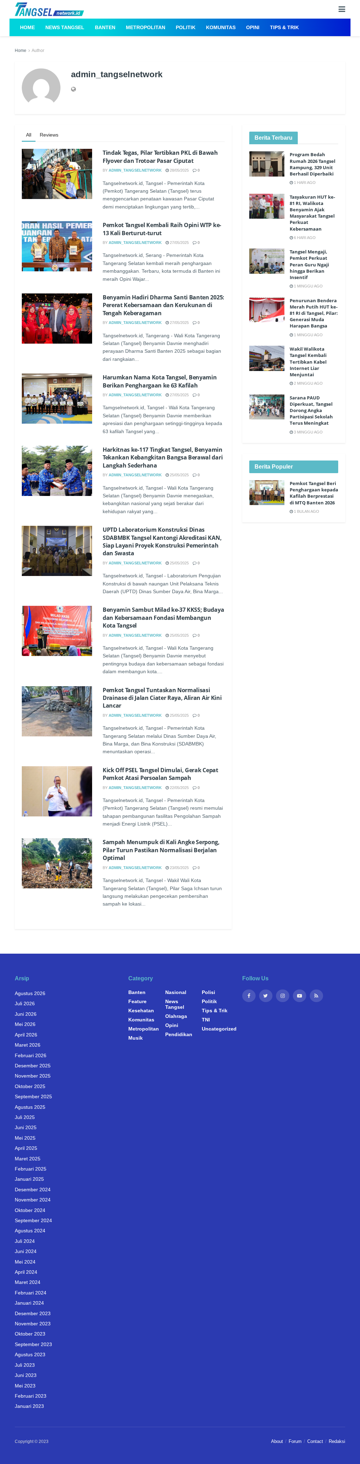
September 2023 (33, 1344)
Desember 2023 (33, 1313)
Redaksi (337, 1441)
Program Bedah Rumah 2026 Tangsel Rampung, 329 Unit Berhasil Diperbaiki (312, 164)
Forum (295, 1441)
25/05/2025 (179, 475)
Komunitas (221, 27)
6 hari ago (304, 238)
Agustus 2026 (30, 993)
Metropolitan (145, 27)
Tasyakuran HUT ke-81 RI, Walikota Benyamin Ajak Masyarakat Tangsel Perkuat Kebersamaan (312, 213)
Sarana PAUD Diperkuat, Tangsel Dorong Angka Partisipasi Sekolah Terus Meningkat (311, 410)
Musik (135, 1038)
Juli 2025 (25, 1117)
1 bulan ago (306, 511)
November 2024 (33, 1200)
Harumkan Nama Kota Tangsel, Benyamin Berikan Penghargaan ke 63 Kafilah (160, 381)
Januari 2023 (29, 1406)
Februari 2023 (30, 1396)
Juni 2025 (26, 1127)
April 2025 (26, 1148)
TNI (206, 1019)
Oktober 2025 (30, 1086)
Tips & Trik (284, 27)
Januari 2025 (29, 1179)
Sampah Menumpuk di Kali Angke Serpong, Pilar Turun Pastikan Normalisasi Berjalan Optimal (161, 850)
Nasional (175, 992)
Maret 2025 (27, 1158)
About (277, 1441)
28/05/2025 (179, 170)
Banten (105, 27)
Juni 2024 (26, 1251)
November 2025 (33, 1076)
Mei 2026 (25, 1024)
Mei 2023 (25, 1386)
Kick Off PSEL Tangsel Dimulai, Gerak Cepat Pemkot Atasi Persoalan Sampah (160, 774)
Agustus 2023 (30, 1354)
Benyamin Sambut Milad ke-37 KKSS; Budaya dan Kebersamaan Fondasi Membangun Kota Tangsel (163, 617)
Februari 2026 (30, 1055)
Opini (252, 27)
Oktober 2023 (30, 1334)
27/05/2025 (179, 242)
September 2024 (33, 1220)
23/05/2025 (179, 868)
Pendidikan (178, 1034)
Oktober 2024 (30, 1210)
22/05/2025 (179, 788)
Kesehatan (141, 1010)
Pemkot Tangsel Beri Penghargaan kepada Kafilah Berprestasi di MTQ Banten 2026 (314, 493)
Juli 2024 (25, 1241)
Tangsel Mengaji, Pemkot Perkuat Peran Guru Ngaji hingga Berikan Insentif (309, 264)
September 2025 (33, 1096)
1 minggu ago (308, 286)
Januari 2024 (29, 1303)
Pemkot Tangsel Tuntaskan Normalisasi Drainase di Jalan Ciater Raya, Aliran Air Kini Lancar (162, 698)
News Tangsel (64, 27)
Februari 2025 (30, 1169)
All (28, 135)
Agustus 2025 (30, 1107)
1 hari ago (304, 182)
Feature (137, 1001)
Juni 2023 (26, 1375)
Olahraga (176, 1016)
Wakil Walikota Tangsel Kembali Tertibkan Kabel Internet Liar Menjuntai (308, 362)
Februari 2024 (30, 1293)
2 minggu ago (308, 383)
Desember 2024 (33, 1189)
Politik (185, 27)
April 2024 (26, 1272)
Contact (315, 1441)
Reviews (49, 135)
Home (27, 27)
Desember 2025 (33, 1065)
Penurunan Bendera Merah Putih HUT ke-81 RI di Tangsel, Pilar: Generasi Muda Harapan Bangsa (314, 313)
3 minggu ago (308, 432)
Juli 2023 (25, 1365)
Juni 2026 (26, 1014)
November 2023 (33, 1323)
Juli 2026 (25, 1003)
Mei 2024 (25, 1262)
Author (38, 50)
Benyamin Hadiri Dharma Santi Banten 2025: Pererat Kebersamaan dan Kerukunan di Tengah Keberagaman (163, 305)
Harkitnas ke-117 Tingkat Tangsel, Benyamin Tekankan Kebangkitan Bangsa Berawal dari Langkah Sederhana (163, 457)
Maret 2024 (27, 1282)
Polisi (208, 992)
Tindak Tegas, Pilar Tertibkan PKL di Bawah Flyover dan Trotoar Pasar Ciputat (160, 156)
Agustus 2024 (30, 1230)
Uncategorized (219, 1029)
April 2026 (26, 1035)
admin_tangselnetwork (135, 170)
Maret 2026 (27, 1045)
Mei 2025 (25, 1138)
